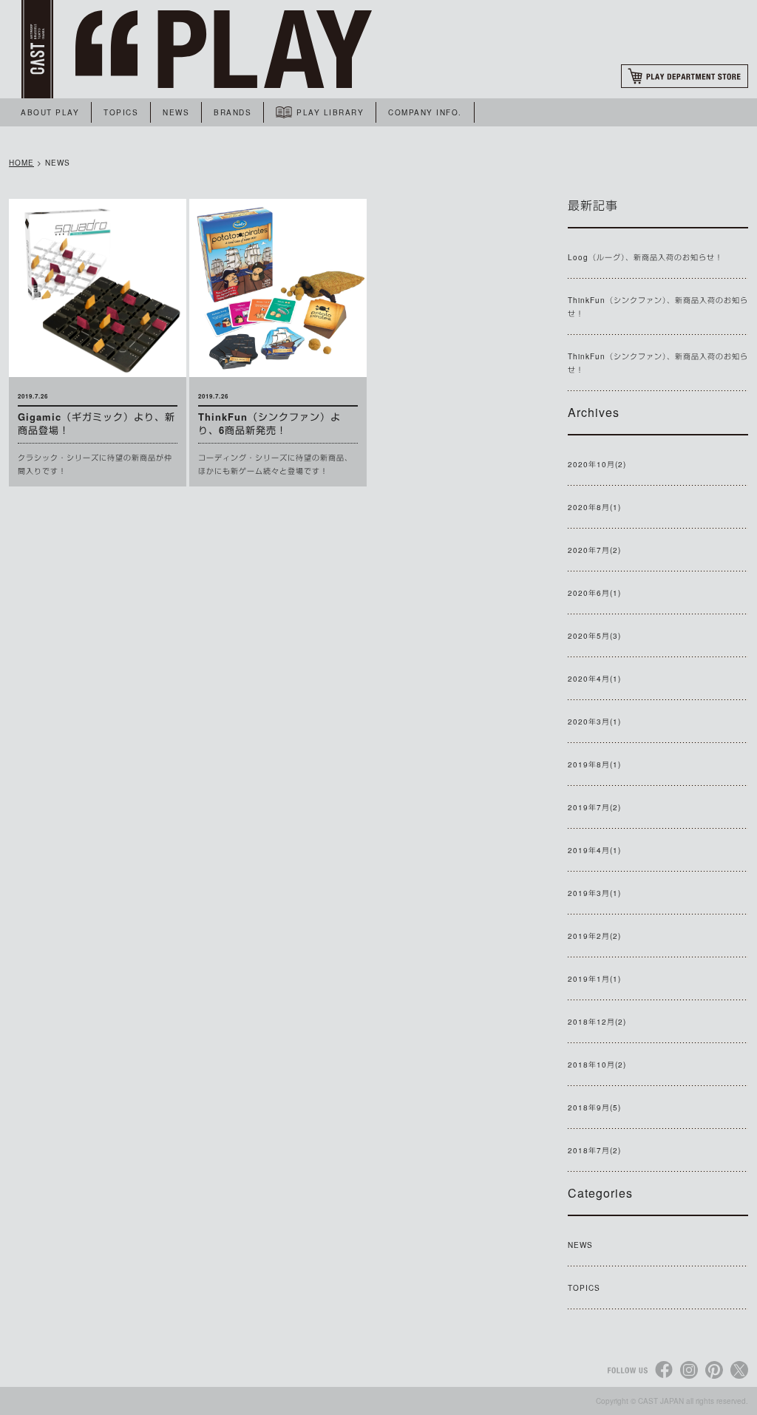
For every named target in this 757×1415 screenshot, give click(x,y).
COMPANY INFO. (425, 112)
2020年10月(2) (597, 464)
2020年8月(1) (594, 507)
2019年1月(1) (594, 979)
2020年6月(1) (594, 593)
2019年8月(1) (594, 764)
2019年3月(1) (594, 893)
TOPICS (120, 112)
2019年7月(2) (594, 807)
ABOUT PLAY (50, 112)
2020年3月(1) (594, 721)
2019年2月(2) (594, 936)
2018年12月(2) (597, 1022)
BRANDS (232, 112)
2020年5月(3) (594, 636)
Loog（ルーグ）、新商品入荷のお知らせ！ (645, 257)
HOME (21, 162)
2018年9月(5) (594, 1107)
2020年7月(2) (594, 550)
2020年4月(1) (594, 678)
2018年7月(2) (594, 1150)
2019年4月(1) (594, 850)
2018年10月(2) (597, 1064)
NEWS (176, 112)
